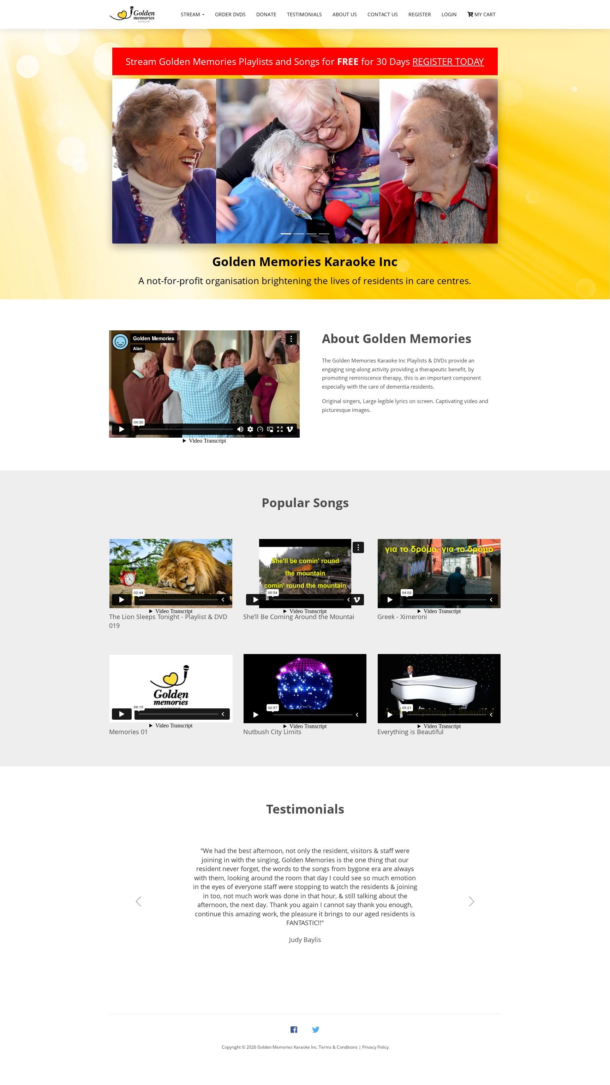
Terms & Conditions (338, 1047)
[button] (141, 161)
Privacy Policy (375, 1047)
